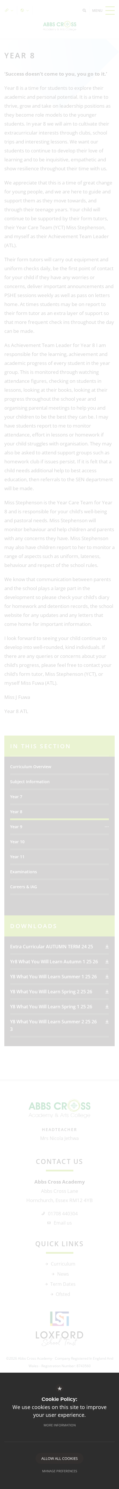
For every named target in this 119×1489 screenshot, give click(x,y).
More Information (60, 1425)
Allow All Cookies (59, 1458)
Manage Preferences (59, 1471)
